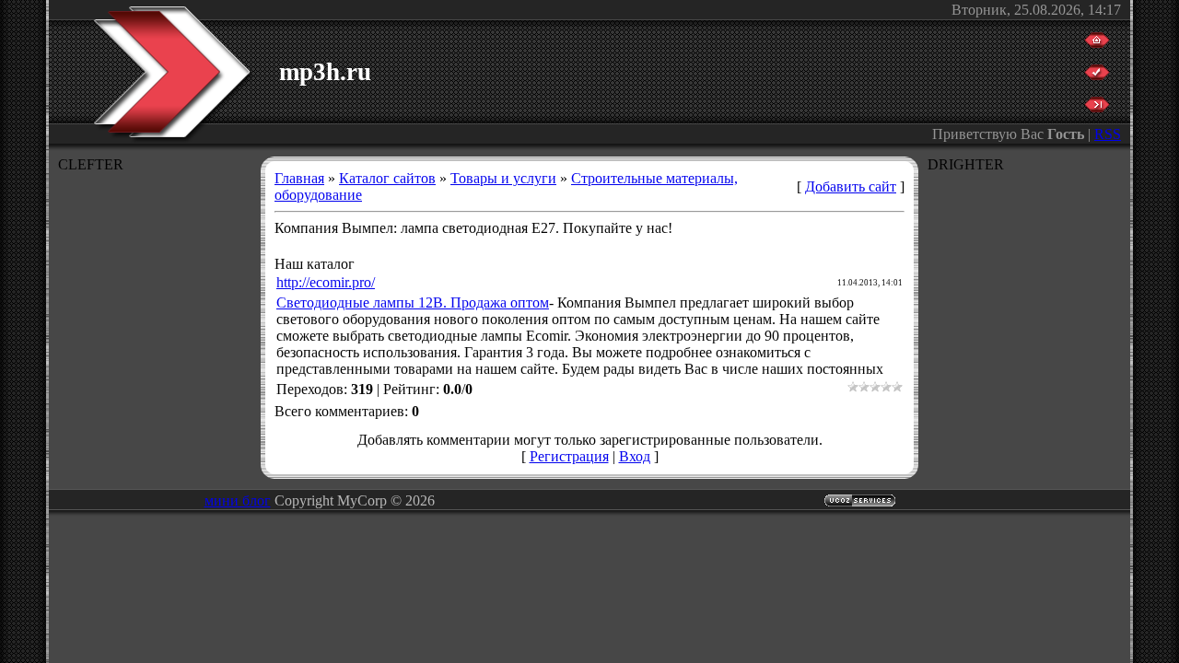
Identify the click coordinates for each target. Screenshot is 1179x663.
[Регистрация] (1097, 75)
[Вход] (1097, 107)
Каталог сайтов (387, 178)
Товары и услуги (503, 178)
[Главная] (1097, 43)
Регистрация (569, 456)
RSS (1107, 134)
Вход (634, 456)
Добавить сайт (850, 186)
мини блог (237, 500)
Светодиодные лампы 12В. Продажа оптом (412, 302)
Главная (299, 178)
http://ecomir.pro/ (325, 282)
